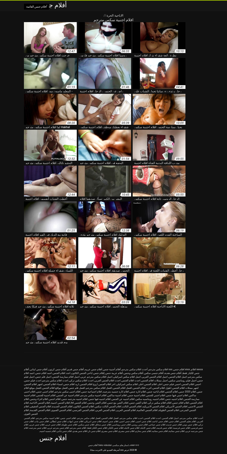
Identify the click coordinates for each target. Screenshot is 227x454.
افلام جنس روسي (140, 424)
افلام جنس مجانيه (160, 431)
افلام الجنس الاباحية (40, 402)
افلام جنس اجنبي (127, 421)
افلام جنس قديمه (164, 428)
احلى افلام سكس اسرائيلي (129, 384)
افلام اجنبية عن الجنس (68, 395)
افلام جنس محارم (143, 431)
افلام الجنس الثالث (131, 406)
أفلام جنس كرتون (57, 369)
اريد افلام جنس (71, 384)
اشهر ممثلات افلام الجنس (185, 387)
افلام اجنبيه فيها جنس (100, 399)
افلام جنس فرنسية (181, 428)
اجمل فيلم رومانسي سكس (182, 380)
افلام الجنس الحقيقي (40, 406)
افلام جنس (174, 421)
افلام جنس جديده (174, 424)
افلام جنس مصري (109, 431)
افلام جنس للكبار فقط (97, 428)
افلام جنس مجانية (177, 431)
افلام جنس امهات (75, 421)
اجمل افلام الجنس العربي (155, 376)
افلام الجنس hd (79, 402)
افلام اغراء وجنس (39, 399)
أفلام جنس (93, 445)
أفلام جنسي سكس (153, 373)
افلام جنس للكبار (115, 428)
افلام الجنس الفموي (61, 410)
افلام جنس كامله (131, 428)
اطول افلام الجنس (162, 387)
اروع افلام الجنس (89, 384)
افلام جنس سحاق (103, 424)
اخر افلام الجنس (107, 384)
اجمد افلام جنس (43, 373)
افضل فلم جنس (77, 387)
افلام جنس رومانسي (121, 424)
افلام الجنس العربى (126, 410)
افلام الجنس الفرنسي (83, 410)
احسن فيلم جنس (172, 384)
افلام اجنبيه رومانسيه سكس (150, 399)
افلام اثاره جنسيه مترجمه (116, 391)
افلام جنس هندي (80, 431)
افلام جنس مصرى (126, 431)
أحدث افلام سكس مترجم (134, 369)
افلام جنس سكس (86, 424)
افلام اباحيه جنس (155, 391)
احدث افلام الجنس (131, 380)
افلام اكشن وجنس (97, 402)
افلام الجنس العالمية (147, 410)
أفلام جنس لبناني (38, 369)
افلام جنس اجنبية (110, 421)
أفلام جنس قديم (75, 369)
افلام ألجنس (171, 391)
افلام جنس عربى (53, 424)
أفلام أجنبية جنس (112, 369)
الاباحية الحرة (114, 15)
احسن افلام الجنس (191, 384)
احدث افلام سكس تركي (81, 380)
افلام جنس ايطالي (58, 421)
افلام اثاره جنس (138, 391)
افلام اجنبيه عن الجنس (123, 399)
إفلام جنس (98, 373)
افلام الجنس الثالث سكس (108, 406)
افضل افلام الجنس (122, 387)
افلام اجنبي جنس (45, 391)
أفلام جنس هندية (172, 373)
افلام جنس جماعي (157, 424)
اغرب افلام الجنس (142, 387)
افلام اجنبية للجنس (45, 395)
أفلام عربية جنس (114, 373)
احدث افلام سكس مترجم (55, 380)
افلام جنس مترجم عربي (58, 428)
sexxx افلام (197, 369)
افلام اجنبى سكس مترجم (67, 391)
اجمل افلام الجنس (178, 376)
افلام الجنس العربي (105, 410)
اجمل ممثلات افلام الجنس (154, 380)
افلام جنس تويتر (190, 424)
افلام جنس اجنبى (143, 421)
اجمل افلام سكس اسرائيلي (127, 376)
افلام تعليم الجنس (188, 421)
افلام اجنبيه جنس (174, 399)
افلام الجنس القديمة (40, 410)
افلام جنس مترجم (78, 428)
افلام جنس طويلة (69, 424)
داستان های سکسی (121, 445)
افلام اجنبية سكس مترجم (93, 395)
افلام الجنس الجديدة (62, 406)
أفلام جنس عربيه (93, 369)
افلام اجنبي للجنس (155, 395)
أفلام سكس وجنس (133, 373)
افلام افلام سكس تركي (159, 402)
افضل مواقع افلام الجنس (55, 387)
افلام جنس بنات (42, 421)
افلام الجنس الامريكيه (153, 406)
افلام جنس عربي (36, 424)
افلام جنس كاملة (148, 428)
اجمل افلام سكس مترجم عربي (96, 376)
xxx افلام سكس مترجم (160, 369)
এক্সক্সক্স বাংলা (134, 445)
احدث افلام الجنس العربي (107, 380)
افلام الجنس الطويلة (169, 410)
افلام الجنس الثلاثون (84, 406)
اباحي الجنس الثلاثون (81, 373)
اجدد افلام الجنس (61, 373)
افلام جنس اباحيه (160, 421)
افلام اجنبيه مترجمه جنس (75, 399)
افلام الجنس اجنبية (60, 402)
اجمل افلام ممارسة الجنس (66, 376)
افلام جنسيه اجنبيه (48, 431)
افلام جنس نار (94, 431)
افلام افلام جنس (180, 402)
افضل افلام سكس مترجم (99, 387)
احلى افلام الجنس (153, 384)
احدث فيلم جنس (32, 380)
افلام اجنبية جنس (136, 395)
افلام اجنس (55, 399)
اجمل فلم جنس (43, 376)
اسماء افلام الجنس (53, 384)
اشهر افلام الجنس (33, 384)
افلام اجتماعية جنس (92, 391)
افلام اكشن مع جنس (117, 402)
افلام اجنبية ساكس (117, 395)
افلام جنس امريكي (93, 421)
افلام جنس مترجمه (37, 428)
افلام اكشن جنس (138, 402)
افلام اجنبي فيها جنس (177, 395)
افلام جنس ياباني (64, 431)
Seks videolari (105, 445)
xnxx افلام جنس (181, 369)
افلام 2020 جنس (187, 391)
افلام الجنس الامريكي (176, 406)
